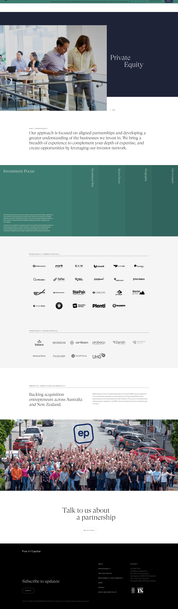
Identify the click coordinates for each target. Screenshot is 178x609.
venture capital (105, 573)
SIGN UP (28, 590)
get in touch (89, 530)
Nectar (87, 601)
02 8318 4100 (135, 568)
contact (134, 564)
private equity (104, 568)
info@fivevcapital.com (162, 230)
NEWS (100, 582)
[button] (35, 200)
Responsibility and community (110, 578)
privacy (101, 587)
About (101, 564)
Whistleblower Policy (107, 592)
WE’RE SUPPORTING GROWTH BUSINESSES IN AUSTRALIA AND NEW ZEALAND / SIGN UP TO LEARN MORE (89, 1)
